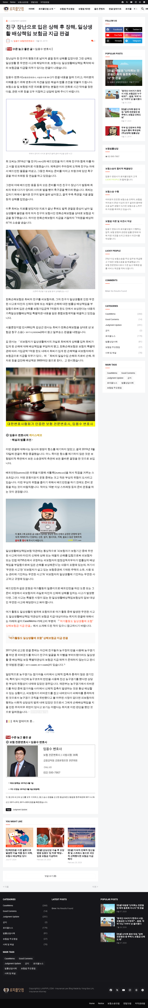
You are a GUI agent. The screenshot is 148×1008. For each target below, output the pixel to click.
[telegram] (144, 2)
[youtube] (131, 2)
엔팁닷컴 (34, 2)
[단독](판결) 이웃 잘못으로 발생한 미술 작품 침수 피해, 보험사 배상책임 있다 (19, 853)
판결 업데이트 (115, 9)
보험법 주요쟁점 (67, 9)
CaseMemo (123, 314)
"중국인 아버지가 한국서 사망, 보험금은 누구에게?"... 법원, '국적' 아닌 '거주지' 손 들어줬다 (131, 95)
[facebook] (122, 2)
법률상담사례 (123, 341)
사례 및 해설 (123, 353)
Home (5, 2)
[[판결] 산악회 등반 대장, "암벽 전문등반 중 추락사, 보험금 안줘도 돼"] (112, 112)
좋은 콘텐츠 (99, 9)
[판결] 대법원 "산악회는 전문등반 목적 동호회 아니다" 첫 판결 (130, 906)
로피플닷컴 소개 (46, 9)
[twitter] (127, 2)
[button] (135, 8)
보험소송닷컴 (23, 2)
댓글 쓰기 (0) (50, 876)
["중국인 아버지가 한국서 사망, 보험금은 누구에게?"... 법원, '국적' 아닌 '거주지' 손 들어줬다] (112, 94)
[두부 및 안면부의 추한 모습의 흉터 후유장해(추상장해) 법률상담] (112, 131)
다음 (7, 887)
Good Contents (123, 319)
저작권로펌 (44, 2)
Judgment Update (18, 21)
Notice (12, 2)
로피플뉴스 (130, 9)
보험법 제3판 (84, 9)
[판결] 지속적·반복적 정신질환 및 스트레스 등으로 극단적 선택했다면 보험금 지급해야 (81, 854)
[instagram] (136, 2)
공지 (123, 330)
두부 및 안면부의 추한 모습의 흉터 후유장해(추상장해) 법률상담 (131, 130)
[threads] (140, 2)
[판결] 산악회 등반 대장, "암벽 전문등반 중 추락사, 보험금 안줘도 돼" (131, 113)
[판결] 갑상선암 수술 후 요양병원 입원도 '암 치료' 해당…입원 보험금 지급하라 (50, 853)
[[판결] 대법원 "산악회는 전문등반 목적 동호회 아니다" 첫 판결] (108, 908)
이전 (94, 887)
